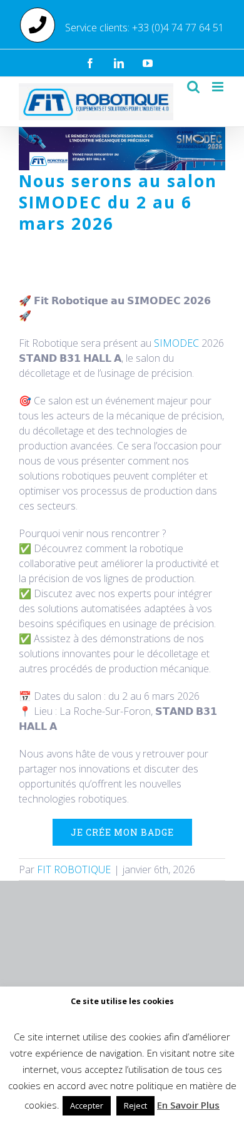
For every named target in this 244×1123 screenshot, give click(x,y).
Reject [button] (135, 1105)
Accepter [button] (86, 1105)
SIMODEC (176, 343)
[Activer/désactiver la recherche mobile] (193, 86)
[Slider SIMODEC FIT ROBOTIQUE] (122, 132)
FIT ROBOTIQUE (74, 869)
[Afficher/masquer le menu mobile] (218, 86)
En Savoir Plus (188, 1105)
